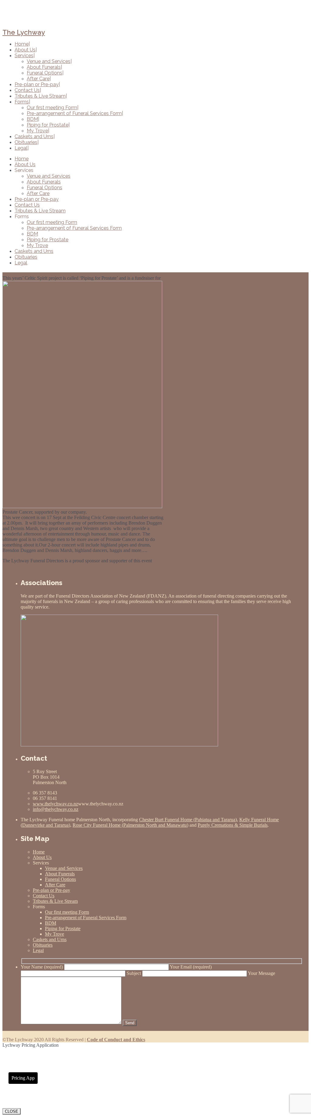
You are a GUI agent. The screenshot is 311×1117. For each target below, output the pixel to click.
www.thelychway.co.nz (55, 803)
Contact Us (27, 205)
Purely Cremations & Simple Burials (233, 825)
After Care (38, 193)
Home (22, 159)
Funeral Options (44, 187)
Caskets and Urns (34, 251)
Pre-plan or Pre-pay (37, 199)
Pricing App (23, 1077)
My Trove (37, 245)
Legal (21, 263)
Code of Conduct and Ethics (116, 1039)
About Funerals (44, 182)
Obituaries (26, 257)
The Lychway (23, 32)
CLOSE (11, 1111)
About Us (25, 164)
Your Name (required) (42, 966)
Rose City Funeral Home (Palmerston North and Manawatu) (130, 825)
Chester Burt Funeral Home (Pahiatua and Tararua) (188, 819)
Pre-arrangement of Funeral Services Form (74, 228)
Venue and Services (48, 176)
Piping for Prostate (47, 240)
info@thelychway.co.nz (55, 809)
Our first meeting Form (52, 222)
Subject (134, 973)
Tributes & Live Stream (40, 211)
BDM (32, 234)
